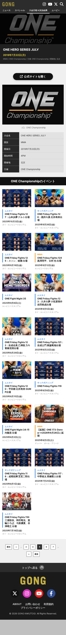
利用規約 (49, 604)
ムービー (56, 10)
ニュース (7, 10)
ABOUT (17, 604)
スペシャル (20, 10)
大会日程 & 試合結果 (38, 10)
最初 (8, 547)
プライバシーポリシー (33, 607)
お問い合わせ (32, 604)
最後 (36, 554)
